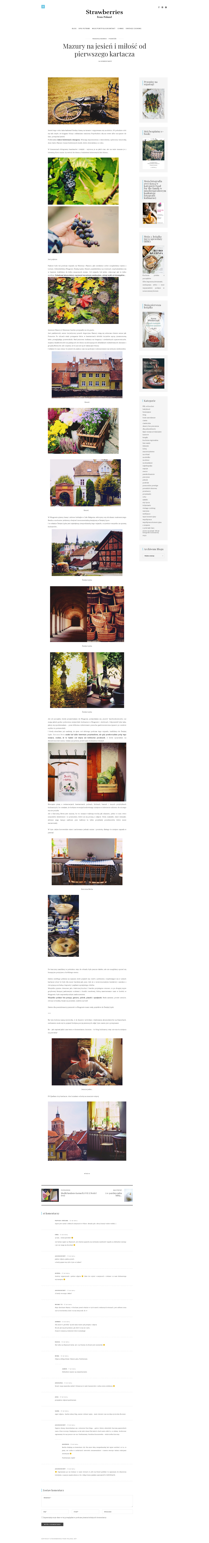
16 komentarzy (105, 61)
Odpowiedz (121, 1220)
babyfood (146, 409)
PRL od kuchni (148, 406)
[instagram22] (162, 7)
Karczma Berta (59, 735)
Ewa (57, 1234)
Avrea (57, 1273)
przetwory (147, 491)
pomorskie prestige (150, 485)
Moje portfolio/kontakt (103, 28)
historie (146, 435)
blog (144, 415)
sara (57, 1411)
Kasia (57, 1342)
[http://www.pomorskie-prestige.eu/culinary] (153, 373)
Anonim (65, 1444)
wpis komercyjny (149, 517)
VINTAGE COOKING (133, 28)
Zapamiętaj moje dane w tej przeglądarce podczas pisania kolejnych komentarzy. (75, 1517)
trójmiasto (147, 505)
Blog (74, 28)
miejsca (87, 1173)
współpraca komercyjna (152, 522)
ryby (144, 497)
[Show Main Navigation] (43, 6)
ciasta (145, 420)
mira (57, 1356)
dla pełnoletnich (149, 429)
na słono (146, 460)
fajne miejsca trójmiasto (152, 432)
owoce (145, 471)
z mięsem (146, 525)
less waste (146, 443)
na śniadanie (148, 463)
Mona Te (59, 1304)
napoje (145, 469)
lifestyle (146, 446)
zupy (144, 535)
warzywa (146, 511)
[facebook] (159, 7)
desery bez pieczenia (151, 426)
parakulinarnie (100, 38)
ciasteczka (147, 423)
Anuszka (59, 1383)
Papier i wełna (61, 1220)
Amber (58, 1321)
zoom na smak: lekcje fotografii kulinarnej (151, 532)
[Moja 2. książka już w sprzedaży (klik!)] (153, 260)
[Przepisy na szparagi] (153, 104)
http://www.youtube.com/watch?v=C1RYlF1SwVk (99, 1475)
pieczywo (146, 477)
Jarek (64, 1369)
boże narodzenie (149, 418)
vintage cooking (149, 508)
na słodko (146, 457)
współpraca (147, 519)
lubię (145, 449)
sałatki (145, 500)
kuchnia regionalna (150, 440)
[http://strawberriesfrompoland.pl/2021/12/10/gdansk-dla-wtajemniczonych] (153, 153)
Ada (56, 1397)
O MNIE (121, 28)
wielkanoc (147, 514)
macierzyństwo (148, 452)
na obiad (146, 454)
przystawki (147, 494)
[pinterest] (166, 7)
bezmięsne (147, 412)
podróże (113, 38)
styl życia (146, 502)
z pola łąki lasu (148, 528)
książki (145, 437)
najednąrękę (147, 466)
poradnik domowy (150, 488)
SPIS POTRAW (84, 28)
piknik (145, 480)
